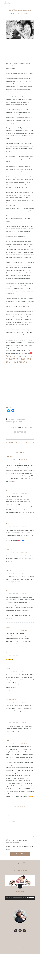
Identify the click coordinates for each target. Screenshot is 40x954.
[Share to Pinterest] (21, 432)
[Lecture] (7, 898)
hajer (7, 740)
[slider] (31, 897)
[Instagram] (20, 930)
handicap (22, 419)
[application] (20, 898)
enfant (17, 419)
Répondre (24, 459)
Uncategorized (27, 10)
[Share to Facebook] (15, 432)
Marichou (9, 570)
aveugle (11, 419)
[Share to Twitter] (18, 432)
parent (20, 422)
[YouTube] (24, 930)
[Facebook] (15, 930)
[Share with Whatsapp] (25, 432)
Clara (7, 550)
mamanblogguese (11, 422)
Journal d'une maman (15, 10)
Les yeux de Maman (20, 942)
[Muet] (28, 898)
